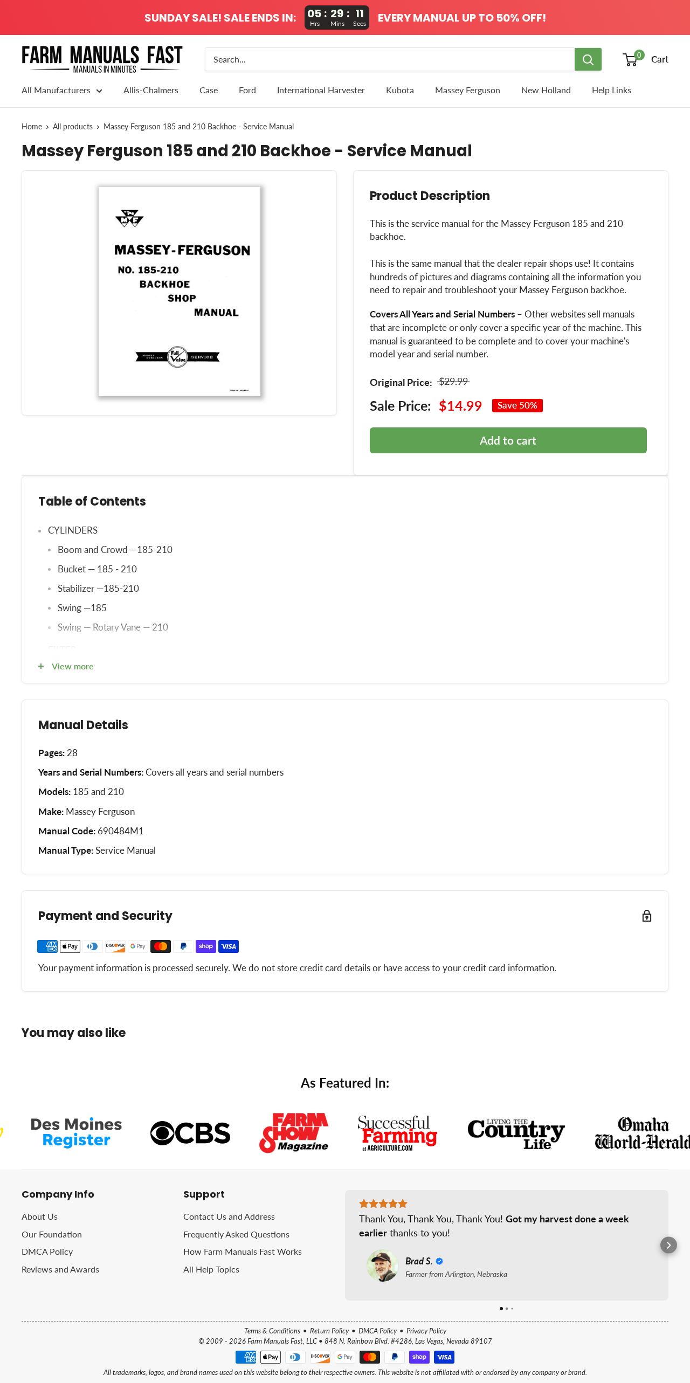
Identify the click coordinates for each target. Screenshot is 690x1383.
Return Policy (329, 1330)
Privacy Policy (426, 1330)
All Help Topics (211, 1269)
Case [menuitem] (208, 90)
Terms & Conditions (272, 1330)
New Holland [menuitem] (546, 90)
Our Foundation (52, 1234)
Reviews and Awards (60, 1269)
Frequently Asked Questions (236, 1234)
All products (73, 126)
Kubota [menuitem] (400, 90)
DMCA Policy (47, 1251)
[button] (345, 1245)
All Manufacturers (56, 90)
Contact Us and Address (229, 1216)
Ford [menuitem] (247, 90)
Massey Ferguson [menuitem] (467, 90)
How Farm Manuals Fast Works (242, 1251)
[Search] (588, 59)
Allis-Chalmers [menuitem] (150, 90)
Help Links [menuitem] (611, 90)
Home (32, 126)
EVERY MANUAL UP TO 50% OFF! (462, 17)
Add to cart (508, 440)
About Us (40, 1216)
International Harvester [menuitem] (321, 90)
